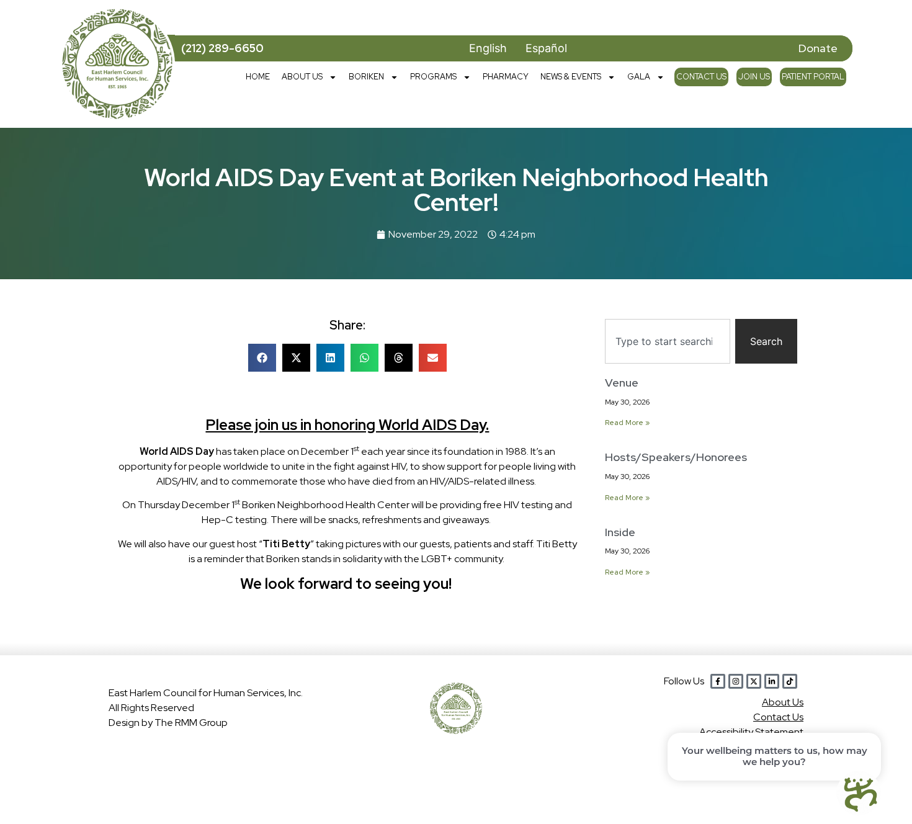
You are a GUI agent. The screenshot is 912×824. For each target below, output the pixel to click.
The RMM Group (191, 722)
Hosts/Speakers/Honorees (676, 457)
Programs (433, 76)
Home (258, 76)
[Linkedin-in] (771, 681)
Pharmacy (506, 76)
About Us (302, 76)
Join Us (754, 76)
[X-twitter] (753, 681)
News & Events (570, 76)
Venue (621, 382)
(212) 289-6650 (222, 48)
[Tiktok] (789, 681)
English (488, 48)
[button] (262, 358)
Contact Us (701, 76)
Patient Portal (813, 76)
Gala (638, 76)
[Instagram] (735, 681)
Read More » (627, 423)
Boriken (366, 76)
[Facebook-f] (717, 681)
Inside (620, 532)
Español (546, 48)
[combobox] (667, 341)
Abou (782, 702)
